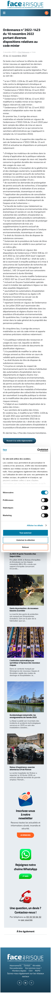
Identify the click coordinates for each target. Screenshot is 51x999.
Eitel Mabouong (23, 52)
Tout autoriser (25, 533)
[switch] (44, 500)
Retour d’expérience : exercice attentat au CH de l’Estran (22, 768)
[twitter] (19, 982)
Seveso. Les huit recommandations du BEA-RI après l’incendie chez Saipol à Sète (24, 554)
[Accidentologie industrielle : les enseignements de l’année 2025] (25, 682)
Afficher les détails (35, 525)
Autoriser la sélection (25, 540)
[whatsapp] (31, 982)
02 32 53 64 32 (33, 917)
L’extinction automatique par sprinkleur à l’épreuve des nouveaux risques (25, 663)
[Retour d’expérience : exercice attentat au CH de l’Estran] (25, 735)
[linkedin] (25, 982)
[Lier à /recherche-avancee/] (46, 13)
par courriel (26, 920)
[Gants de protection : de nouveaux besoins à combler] (25, 576)
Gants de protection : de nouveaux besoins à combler (24, 609)
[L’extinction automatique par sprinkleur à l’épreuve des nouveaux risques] (25, 628)
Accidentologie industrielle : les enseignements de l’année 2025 (23, 716)
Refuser (25, 547)
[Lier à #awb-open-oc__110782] (4, 13)
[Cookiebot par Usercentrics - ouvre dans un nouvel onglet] (37, 450)
